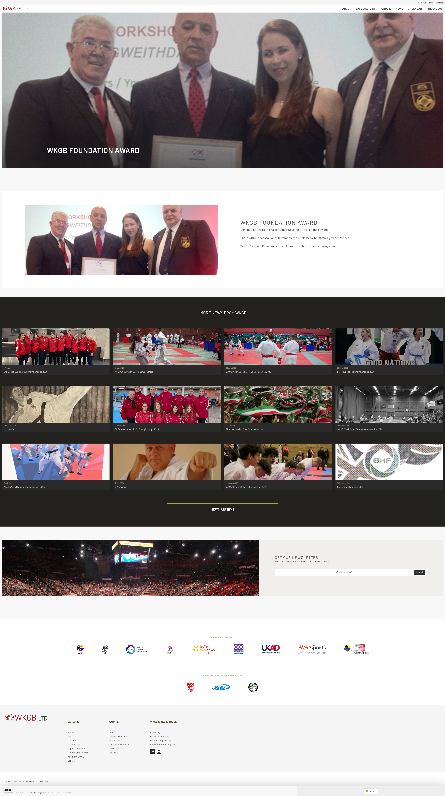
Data (47, 781)
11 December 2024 (232, 426)
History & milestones (78, 752)
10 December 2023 (344, 483)
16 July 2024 (8, 483)
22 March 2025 (342, 368)
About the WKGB (76, 756)
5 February (7, 368)
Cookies (40, 781)
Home (71, 732)
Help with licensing (159, 736)
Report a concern (76, 748)
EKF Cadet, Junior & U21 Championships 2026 (25, 371)
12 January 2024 (232, 483)
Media (111, 732)
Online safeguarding (160, 740)
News (430, 2)
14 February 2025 (9, 426)
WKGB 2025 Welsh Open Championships (134, 371)
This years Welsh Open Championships (244, 429)
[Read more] (56, 346)
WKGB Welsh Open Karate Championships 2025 (248, 371)
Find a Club (435, 8)
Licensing (155, 732)
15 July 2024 (119, 483)
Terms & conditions (13, 781)
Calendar (415, 8)
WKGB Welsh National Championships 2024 (24, 487)
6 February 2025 (121, 426)
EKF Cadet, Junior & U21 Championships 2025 (137, 429)
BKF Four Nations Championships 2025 (355, 371)
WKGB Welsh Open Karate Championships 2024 (359, 429)
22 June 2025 (231, 368)
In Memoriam (9, 429)
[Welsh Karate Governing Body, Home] (14, 9)
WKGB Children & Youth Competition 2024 (246, 487)
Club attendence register (162, 744)
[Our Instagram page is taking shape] (159, 750)
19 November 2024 (344, 426)
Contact (439, 2)
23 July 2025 (119, 368)
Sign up (419, 572)
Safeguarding (74, 744)
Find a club (421, 2)
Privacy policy (29, 781)
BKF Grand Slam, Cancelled (350, 487)
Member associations (119, 736)
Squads (112, 752)
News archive (222, 509)
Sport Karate (114, 748)
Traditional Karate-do (119, 744)
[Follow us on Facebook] (152, 750)
